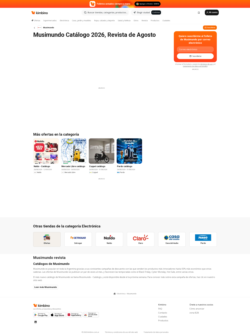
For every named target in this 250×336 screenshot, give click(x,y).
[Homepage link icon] (115, 294)
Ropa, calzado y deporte (104, 20)
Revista (145, 20)
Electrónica (64, 20)
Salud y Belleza (124, 20)
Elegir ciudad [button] (143, 12)
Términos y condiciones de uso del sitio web (121, 332)
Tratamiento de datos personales (156, 332)
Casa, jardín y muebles (81, 20)
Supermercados (50, 20)
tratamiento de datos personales (195, 66)
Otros (136, 20)
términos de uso (207, 64)
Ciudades (166, 20)
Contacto (162, 312)
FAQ (160, 308)
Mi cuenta (213, 12)
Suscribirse (211, 27)
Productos (155, 20)
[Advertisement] (101, 107)
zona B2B (194, 312)
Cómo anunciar (196, 308)
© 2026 (90, 332)
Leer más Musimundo (45, 287)
